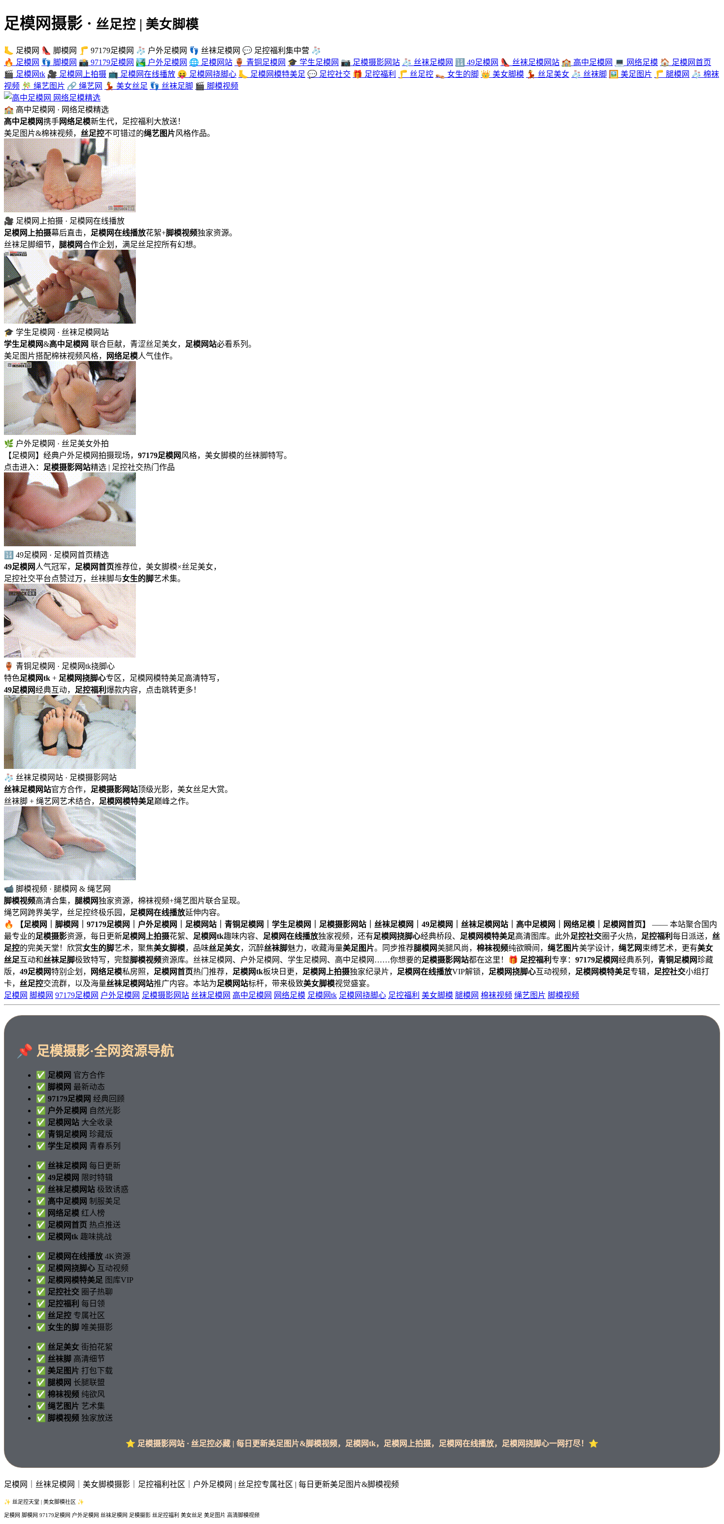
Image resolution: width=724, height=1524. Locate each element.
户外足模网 (120, 995)
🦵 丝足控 (415, 74)
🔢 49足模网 (476, 62)
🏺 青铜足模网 (260, 62)
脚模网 (41, 995)
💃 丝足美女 (547, 74)
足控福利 (404, 995)
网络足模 (289, 995)
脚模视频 (563, 995)
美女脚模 (437, 995)
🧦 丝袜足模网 (427, 62)
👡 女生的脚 (457, 74)
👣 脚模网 (59, 62)
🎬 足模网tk (24, 74)
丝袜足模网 (210, 995)
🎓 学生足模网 (313, 62)
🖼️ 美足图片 (630, 74)
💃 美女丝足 (126, 86)
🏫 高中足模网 (587, 62)
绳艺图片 (530, 995)
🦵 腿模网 (672, 74)
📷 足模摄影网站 (370, 62)
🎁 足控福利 (374, 74)
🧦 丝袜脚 (589, 74)
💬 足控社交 (329, 74)
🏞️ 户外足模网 (161, 62)
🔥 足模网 (21, 62)
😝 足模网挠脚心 (206, 74)
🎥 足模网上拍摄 (76, 74)
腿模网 (467, 995)
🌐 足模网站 (210, 62)
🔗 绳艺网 (84, 86)
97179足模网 (77, 995)
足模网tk (322, 995)
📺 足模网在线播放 (141, 74)
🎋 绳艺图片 (43, 86)
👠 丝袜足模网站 (529, 62)
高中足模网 (252, 995)
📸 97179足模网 (106, 62)
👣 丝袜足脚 (171, 86)
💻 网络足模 (636, 62)
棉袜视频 (496, 995)
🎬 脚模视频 (216, 86)
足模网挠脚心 (362, 995)
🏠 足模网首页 (685, 62)
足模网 (16, 995)
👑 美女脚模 (502, 74)
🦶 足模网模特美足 (271, 74)
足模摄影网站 (165, 995)
